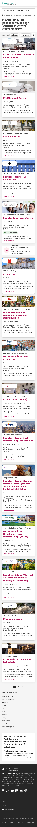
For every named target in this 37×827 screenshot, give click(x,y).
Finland (4, 724)
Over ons (4, 805)
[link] (26, 687)
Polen (4, 705)
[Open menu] (33, 3)
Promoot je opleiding (8, 809)
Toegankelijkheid (29, 822)
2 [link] (18, 687)
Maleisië (4, 715)
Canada (4, 709)
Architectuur (14, 35)
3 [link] (22, 687)
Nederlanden (6, 702)
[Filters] (33, 35)
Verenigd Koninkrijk (9, 699)
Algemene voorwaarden (8, 822)
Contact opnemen (7, 813)
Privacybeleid (19, 822)
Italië (3, 712)
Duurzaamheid (26, 35)
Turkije (4, 718)
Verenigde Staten (8, 696)
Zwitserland (6, 721)
